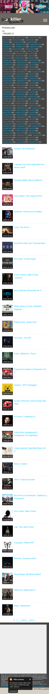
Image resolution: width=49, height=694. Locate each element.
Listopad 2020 (36, 90)
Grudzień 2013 (20, 37)
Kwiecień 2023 (20, 112)
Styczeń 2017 (19, 56)
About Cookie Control (10, 679)
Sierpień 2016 (7, 56)
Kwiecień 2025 (20, 130)
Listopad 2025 (37, 135)
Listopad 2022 (36, 108)
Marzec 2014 (17, 40)
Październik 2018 (22, 72)
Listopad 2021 (36, 99)
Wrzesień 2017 (7, 62)
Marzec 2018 (7, 67)
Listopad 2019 (36, 81)
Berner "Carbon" (21, 464)
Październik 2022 (22, 108)
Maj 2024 (32, 121)
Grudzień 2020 (7, 92)
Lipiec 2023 (20, 115)
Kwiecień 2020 (20, 85)
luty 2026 (32, 137)
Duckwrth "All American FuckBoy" (28, 212)
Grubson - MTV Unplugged (25, 385)
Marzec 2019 (7, 76)
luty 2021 (32, 92)
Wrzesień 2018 (7, 72)
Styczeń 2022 (21, 101)
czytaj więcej (13, 691)
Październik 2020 (22, 90)
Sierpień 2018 (32, 69)
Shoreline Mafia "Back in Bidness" (28, 180)
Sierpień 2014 (7, 44)
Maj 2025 (32, 130)
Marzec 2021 (7, 94)
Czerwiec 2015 (18, 51)
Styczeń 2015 (34, 46)
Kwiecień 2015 (30, 49)
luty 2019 (32, 74)
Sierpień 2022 (33, 106)
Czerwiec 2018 (7, 69)
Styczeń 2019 (21, 74)
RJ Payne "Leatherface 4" (25, 417)
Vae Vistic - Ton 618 (22, 338)
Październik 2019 (22, 81)
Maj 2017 (32, 58)
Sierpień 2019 (33, 78)
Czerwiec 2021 (7, 97)
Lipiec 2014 (30, 42)
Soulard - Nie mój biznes (24, 149)
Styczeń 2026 (21, 137)
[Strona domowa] (12, 20)
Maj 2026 (32, 140)
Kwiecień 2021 (20, 94)
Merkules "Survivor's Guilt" (25, 558)
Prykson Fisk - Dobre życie (25, 322)
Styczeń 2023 (21, 110)
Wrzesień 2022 (7, 108)
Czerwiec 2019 (7, 78)
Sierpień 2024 (33, 124)
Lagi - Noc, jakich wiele (24, 527)
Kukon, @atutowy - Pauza (25, 354)
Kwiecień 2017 (20, 58)
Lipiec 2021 (20, 97)
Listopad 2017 (36, 62)
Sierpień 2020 (33, 87)
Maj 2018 (32, 67)
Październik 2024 (22, 126)
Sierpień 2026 (33, 142)
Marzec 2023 (7, 112)
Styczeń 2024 (21, 119)
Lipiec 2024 (20, 124)
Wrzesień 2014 (21, 44)
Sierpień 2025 (33, 133)
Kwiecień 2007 (7, 37)
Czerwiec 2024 (7, 124)
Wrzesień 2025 (7, 135)
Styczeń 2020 (21, 83)
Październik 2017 (22, 62)
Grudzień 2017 (7, 65)
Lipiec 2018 (20, 69)
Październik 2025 (22, 135)
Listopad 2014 (7, 46)
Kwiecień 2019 (20, 76)
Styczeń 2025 (21, 128)
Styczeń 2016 (21, 53)
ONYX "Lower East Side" (24, 480)
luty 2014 (6, 40)
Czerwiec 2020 (7, 87)
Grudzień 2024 (7, 128)
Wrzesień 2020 (7, 90)
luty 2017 (31, 56)
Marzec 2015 (17, 49)
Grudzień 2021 (7, 101)
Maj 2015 (6, 51)
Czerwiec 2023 (7, 115)
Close (30, 679)
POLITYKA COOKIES (39, 686)
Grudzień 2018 (7, 74)
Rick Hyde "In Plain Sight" (25, 259)
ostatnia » (32, 620)
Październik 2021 (22, 99)
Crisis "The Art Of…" (22, 227)
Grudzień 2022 (7, 110)
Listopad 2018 (36, 72)
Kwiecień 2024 (20, 121)
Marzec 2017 (7, 58)
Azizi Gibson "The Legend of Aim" (28, 196)
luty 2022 (32, 101)
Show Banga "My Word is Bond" (27, 574)
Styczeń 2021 (21, 92)
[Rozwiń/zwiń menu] (45, 20)
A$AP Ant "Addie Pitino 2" (25, 590)
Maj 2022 (32, 103)
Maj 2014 (6, 42)
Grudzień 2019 (7, 83)
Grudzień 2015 (7, 53)
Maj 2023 (32, 112)
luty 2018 (32, 65)
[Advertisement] (24, 649)
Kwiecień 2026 (20, 140)
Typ (3, 31)
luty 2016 (32, 53)
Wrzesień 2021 (7, 99)
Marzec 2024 (7, 121)
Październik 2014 (35, 44)
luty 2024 (32, 119)
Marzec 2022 (7, 103)
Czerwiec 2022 (7, 106)
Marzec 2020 (7, 85)
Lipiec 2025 (20, 133)
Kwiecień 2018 (20, 67)
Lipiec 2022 (20, 106)
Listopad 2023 (36, 117)
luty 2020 (32, 83)
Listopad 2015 (31, 51)
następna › (24, 620)
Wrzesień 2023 (7, 117)
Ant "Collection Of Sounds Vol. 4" (28, 290)
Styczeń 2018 (21, 65)
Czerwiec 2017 (7, 60)
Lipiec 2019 (20, 78)
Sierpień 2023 (33, 115)
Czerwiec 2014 (18, 42)
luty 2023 (32, 110)
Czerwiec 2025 (7, 133)
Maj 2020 (32, 85)
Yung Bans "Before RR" (24, 543)
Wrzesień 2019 (7, 81)
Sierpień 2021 (32, 97)
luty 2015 (6, 49)
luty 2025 (32, 128)
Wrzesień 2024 (7, 126)
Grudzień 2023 (7, 119)
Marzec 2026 (7, 140)
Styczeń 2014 (33, 37)
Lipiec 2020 (20, 87)
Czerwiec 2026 (7, 142)
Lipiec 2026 (20, 142)
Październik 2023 (22, 117)
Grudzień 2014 (21, 46)
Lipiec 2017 (20, 60)
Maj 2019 (32, 76)
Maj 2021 (32, 94)
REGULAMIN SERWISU (7, 686)
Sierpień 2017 (33, 60)
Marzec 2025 (7, 130)
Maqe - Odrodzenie (22, 606)
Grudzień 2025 (7, 137)
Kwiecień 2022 (20, 103)
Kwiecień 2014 (30, 40)
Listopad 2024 (36, 126)
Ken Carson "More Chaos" (25, 511)
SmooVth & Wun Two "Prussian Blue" (30, 243)
